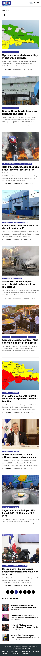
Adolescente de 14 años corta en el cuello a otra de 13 (20, 227)
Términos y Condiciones (25, 652)
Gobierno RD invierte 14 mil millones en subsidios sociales (19, 456)
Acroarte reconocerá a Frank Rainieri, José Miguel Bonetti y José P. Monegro (24, 607)
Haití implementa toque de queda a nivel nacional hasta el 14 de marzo (20, 170)
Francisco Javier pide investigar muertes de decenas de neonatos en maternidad (24, 617)
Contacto (36, 651)
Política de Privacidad (14, 652)
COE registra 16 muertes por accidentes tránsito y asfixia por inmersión (20, 572)
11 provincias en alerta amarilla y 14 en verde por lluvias (20, 56)
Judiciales (6, 336)
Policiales (23, 222)
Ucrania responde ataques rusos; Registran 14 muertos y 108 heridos (18, 284)
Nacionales (6, 52)
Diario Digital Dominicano (13, 69)
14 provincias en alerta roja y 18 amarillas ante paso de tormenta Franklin (20, 399)
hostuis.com (26, 648)
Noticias (15, 52)
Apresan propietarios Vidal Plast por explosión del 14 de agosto (20, 341)
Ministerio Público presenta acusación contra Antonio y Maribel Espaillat (25, 627)
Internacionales (8, 163)
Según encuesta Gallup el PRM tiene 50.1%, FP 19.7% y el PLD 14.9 (19, 513)
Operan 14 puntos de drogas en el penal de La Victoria (19, 112)
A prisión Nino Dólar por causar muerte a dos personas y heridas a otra (24, 637)
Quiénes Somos (5, 652)
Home (3, 10)
